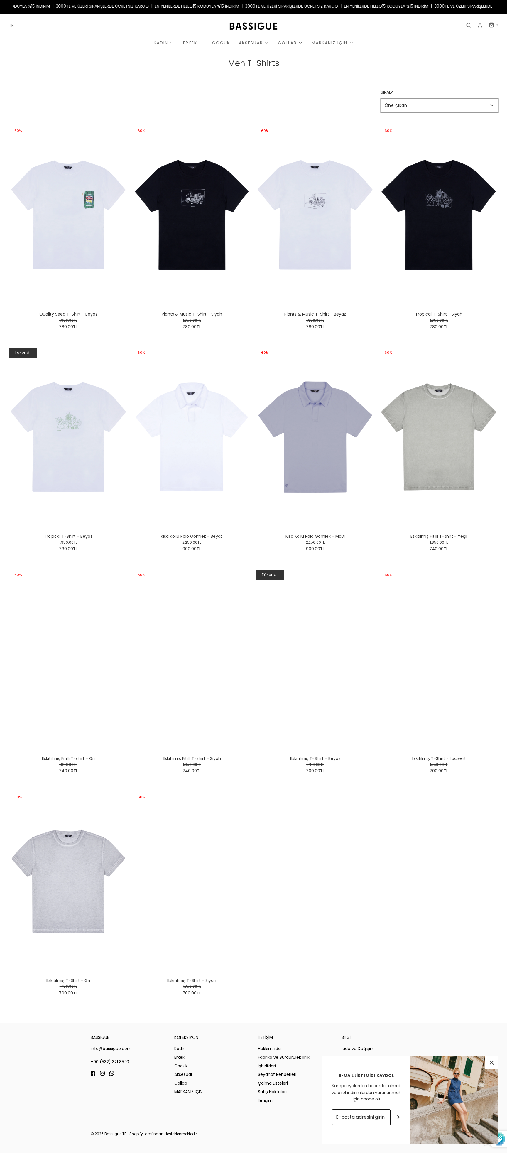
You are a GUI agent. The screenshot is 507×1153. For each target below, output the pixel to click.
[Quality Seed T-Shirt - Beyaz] (68, 215)
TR (11, 25)
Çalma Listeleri (273, 1083)
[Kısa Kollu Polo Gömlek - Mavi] (315, 437)
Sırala (387, 92)
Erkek (179, 1057)
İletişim (265, 1100)
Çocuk (221, 43)
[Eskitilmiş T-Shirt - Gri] (68, 881)
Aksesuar (183, 1074)
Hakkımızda (269, 1048)
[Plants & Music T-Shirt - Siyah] (191, 215)
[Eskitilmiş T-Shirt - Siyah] (191, 881)
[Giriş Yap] (480, 25)
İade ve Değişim (358, 1048)
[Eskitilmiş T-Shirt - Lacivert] (438, 659)
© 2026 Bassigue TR (109, 1133)
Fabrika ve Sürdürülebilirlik (284, 1057)
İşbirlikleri (267, 1066)
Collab (180, 1083)
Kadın (179, 1048)
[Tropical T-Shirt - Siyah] (438, 215)
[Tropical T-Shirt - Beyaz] (68, 437)
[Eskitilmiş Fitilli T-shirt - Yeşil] (438, 437)
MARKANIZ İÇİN (188, 1092)
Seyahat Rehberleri (277, 1074)
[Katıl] (399, 1117)
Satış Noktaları (272, 1092)
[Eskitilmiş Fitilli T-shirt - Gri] (68, 659)
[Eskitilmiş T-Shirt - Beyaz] (315, 659)
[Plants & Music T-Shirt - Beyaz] (315, 215)
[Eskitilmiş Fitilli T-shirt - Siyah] (191, 659)
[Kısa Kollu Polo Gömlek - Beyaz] (191, 437)
